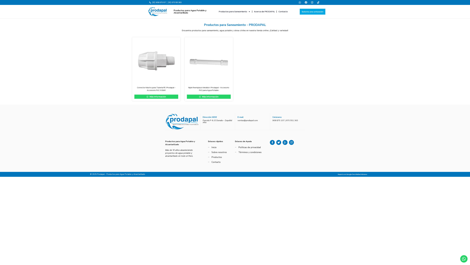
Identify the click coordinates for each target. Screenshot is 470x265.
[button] (464, 259)
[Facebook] (306, 2)
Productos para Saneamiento (233, 11)
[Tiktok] (318, 2)
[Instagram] (312, 2)
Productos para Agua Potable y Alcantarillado (190, 11)
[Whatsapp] (299, 2)
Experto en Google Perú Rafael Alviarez (352, 174)
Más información (157, 96)
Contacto (283, 11)
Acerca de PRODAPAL (264, 11)
